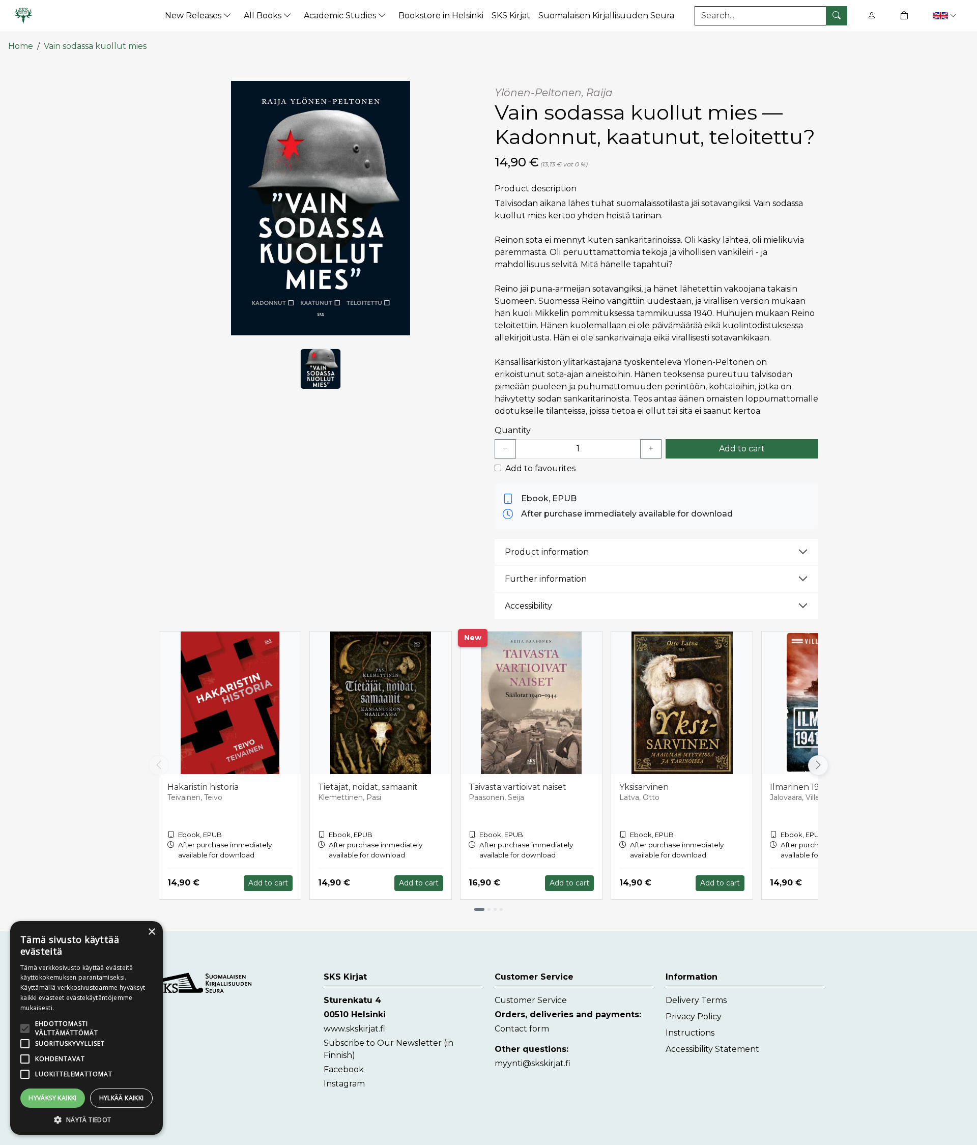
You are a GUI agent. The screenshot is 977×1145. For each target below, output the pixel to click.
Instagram (344, 1084)
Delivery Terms (696, 1000)
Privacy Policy (694, 1016)
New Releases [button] (194, 15)
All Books (263, 15)
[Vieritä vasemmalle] (159, 765)
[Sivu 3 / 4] (495, 909)
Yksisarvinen (644, 787)
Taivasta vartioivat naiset (517, 787)
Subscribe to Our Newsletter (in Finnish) (388, 1049)
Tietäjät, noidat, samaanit (368, 787)
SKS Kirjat (511, 15)
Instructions (690, 1033)
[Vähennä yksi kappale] (505, 449)
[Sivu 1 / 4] (479, 909)
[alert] (86, 1028)
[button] (946, 15)
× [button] (151, 932)
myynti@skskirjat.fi (532, 1063)
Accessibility (528, 606)
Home (20, 46)
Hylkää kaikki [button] (121, 1098)
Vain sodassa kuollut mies (95, 46)
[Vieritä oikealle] (820, 765)
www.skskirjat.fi (354, 1029)
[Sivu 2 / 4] (489, 909)
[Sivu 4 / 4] (501, 909)
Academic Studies (341, 15)
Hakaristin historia (203, 787)
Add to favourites (540, 468)
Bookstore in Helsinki (440, 15)
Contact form (522, 1029)
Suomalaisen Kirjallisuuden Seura (606, 15)
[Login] (872, 15)
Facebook (344, 1069)
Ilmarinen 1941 (798, 787)
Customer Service (531, 1000)
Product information (547, 552)
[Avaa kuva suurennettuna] (320, 208)
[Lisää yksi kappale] (651, 449)
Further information (546, 579)
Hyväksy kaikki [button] (52, 1098)
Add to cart (742, 448)
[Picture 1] (320, 369)
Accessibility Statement (712, 1049)
